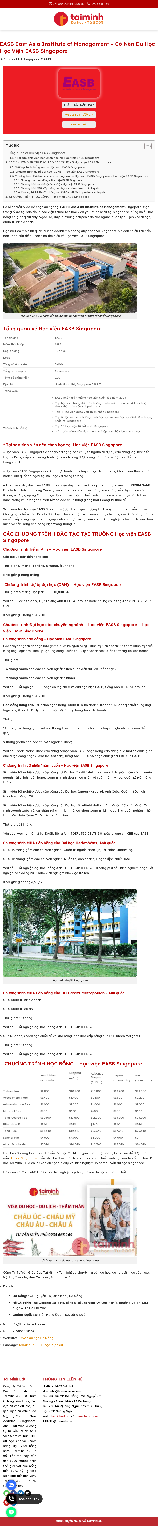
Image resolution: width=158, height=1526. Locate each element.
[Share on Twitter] (20, 1493)
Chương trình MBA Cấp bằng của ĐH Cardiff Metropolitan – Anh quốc (63, 192)
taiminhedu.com (86, 1416)
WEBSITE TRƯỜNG (78, 114)
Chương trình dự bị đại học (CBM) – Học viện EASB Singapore (57, 171)
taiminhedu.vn (60, 1416)
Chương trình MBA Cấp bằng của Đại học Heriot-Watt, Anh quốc (60, 188)
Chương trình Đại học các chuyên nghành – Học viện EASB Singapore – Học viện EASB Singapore (81, 176)
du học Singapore (23, 1158)
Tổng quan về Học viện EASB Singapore (37, 153)
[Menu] (5, 19)
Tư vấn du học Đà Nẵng (35, 1338)
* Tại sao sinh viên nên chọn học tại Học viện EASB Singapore (56, 157)
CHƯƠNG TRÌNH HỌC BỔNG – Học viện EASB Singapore (48, 197)
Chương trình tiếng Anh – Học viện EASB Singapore (50, 167)
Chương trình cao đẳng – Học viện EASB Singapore (51, 180)
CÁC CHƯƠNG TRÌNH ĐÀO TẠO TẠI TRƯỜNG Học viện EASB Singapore (59, 162)
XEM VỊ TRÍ (79, 124)
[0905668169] (11, 1503)
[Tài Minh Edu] (79, 19)
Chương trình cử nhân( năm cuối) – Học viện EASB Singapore (57, 184)
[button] (146, 147)
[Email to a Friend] (27, 1493)
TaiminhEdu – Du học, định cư (41, 1345)
